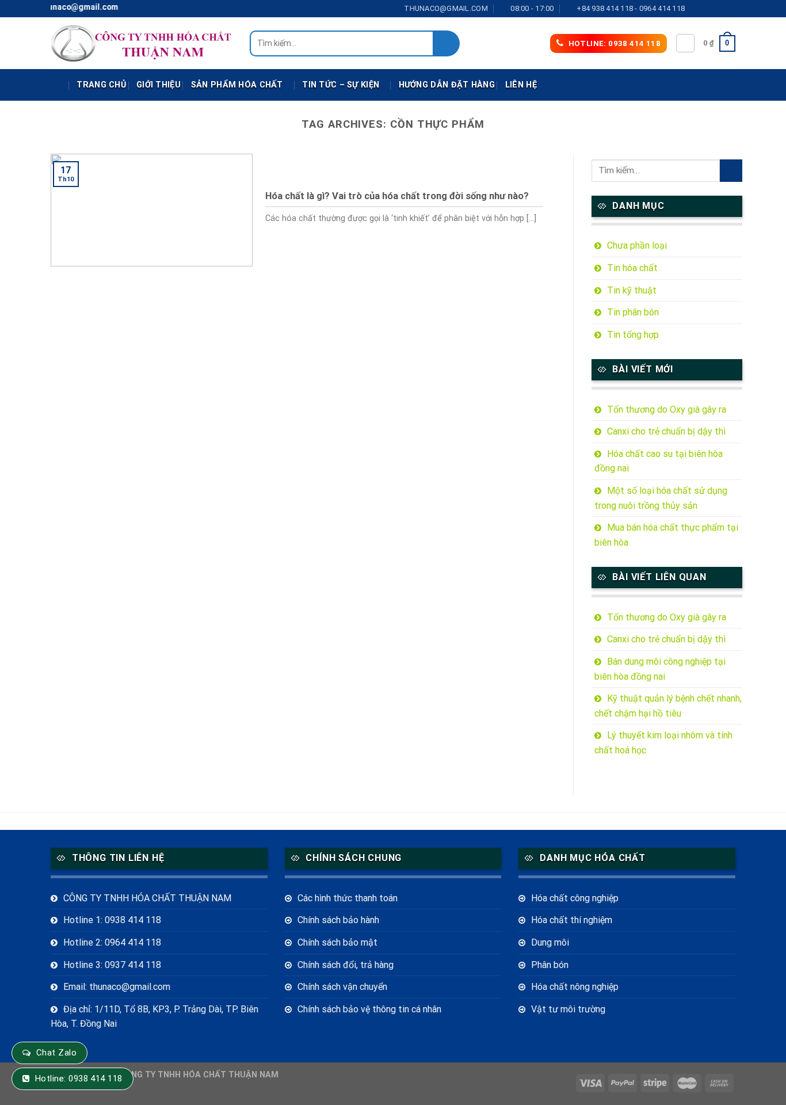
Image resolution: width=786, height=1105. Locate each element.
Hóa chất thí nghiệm (571, 920)
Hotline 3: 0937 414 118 (112, 964)
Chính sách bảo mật (337, 942)
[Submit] (447, 43)
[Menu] (58, 85)
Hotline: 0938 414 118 (79, 1078)
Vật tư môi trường (568, 1009)
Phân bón (549, 964)
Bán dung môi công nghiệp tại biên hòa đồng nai (660, 669)
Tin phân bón (633, 312)
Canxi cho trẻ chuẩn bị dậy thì (666, 431)
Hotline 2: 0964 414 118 (112, 942)
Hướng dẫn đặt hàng (447, 85)
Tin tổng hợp (633, 334)
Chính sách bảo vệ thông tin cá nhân (369, 1009)
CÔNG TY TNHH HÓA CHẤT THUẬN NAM (147, 898)
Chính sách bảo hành (338, 920)
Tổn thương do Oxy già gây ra (666, 409)
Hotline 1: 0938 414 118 (112, 920)
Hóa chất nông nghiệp (575, 986)
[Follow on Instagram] (707, 9)
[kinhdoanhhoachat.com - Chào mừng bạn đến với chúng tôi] (141, 43)
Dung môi (550, 942)
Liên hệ (521, 85)
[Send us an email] (729, 9)
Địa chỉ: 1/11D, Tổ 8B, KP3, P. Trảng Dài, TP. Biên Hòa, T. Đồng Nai (154, 1017)
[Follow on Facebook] (696, 9)
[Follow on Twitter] (718, 9)
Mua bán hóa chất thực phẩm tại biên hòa (666, 535)
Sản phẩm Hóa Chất (237, 85)
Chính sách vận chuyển (342, 986)
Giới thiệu (158, 85)
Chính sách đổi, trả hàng (345, 964)
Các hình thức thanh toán (347, 898)
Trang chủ (101, 85)
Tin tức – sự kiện (340, 85)
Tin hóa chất (632, 267)
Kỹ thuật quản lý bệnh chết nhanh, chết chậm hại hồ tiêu (668, 706)
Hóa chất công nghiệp (575, 898)
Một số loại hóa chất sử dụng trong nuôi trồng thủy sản (660, 498)
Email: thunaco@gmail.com (116, 986)
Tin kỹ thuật (632, 290)
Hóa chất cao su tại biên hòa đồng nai (658, 461)
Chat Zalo (56, 1052)
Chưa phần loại (637, 245)
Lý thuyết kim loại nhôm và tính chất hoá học (663, 743)
